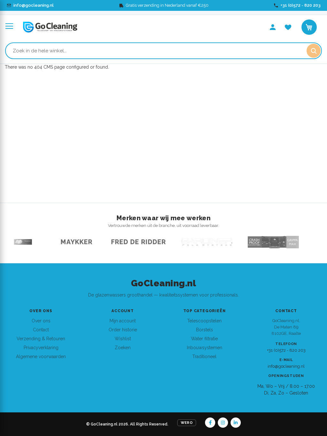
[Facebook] (210, 422)
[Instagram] (223, 422)
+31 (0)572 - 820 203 (286, 350)
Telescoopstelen (204, 320)
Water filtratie (204, 338)
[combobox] (163, 50)
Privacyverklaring (41, 347)
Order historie (123, 329)
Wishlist (123, 338)
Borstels (204, 329)
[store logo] (50, 27)
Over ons (41, 320)
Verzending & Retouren (41, 338)
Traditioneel (204, 356)
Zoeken (123, 347)
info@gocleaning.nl (286, 366)
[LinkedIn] (236, 422)
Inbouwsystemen (204, 347)
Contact (41, 329)
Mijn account (123, 320)
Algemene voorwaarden (41, 356)
